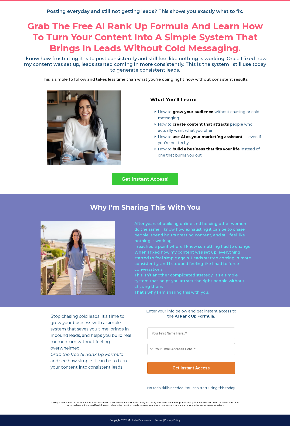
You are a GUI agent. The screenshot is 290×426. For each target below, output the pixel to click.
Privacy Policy (172, 420)
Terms (158, 420)
